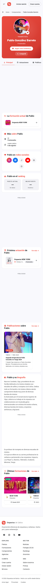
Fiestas (4, 544)
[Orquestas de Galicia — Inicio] (9, 4)
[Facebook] (15, 160)
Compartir (22, 54)
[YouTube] (27, 160)
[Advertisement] (21, 90)
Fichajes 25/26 (28, 548)
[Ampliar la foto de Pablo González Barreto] (21, 26)
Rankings (26, 551)
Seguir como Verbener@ (23, 48)
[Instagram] (9, 160)
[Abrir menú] (4, 4)
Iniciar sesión (21, 4)
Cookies (23, 582)
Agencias (5, 554)
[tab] (8, 62)
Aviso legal (5, 582)
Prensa (25, 566)
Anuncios (26, 554)
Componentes (16, 12)
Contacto (26, 569)
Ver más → (35, 250)
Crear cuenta (35, 4)
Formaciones (6, 548)
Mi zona (4, 569)
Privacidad (14, 582)
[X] (14, 535)
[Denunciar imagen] (27, 32)
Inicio (7, 12)
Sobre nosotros (28, 562)
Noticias (26, 544)
